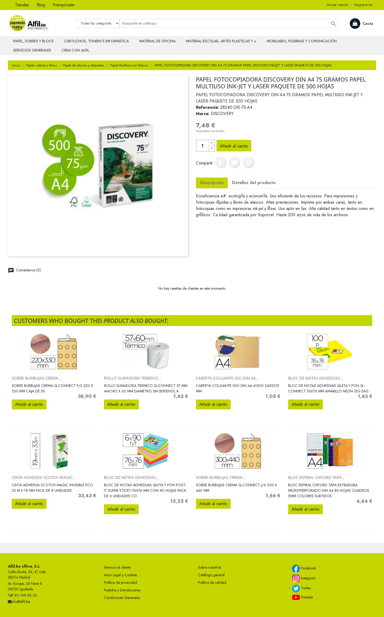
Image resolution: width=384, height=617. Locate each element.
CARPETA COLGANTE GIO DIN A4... (227, 378)
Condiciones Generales (122, 597)
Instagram (308, 578)
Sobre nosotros (209, 567)
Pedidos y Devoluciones (122, 590)
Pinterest (248, 162)
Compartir (220, 162)
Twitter (305, 588)
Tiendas (22, 5)
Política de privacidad (120, 582)
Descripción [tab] (212, 183)
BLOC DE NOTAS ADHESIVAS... (315, 378)
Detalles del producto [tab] (254, 183)
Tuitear (234, 162)
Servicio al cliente (117, 567)
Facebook (308, 568)
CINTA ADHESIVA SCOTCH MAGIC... (43, 477)
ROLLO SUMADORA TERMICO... (132, 378)
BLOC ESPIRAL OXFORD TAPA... (316, 477)
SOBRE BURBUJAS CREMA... (36, 378)
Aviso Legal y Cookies (120, 575)
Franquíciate (63, 5)
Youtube (306, 597)
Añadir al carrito (234, 146)
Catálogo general (211, 575)
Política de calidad (212, 582)
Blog (41, 5)
